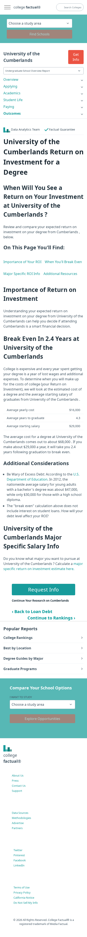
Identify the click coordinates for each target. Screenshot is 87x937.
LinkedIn (19, 865)
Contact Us (19, 786)
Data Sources (20, 813)
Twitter (18, 850)
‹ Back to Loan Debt (32, 611)
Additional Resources (60, 273)
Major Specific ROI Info (21, 273)
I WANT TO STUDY (21, 697)
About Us (17, 775)
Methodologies (21, 818)
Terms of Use (22, 887)
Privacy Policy (22, 892)
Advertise (18, 823)
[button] (76, 57)
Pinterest (19, 855)
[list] (43, 79)
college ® (27, 7)
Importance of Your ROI (22, 261)
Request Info (43, 589)
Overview (10, 79)
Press (15, 780)
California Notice (24, 897)
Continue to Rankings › (51, 618)
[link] (43, 79)
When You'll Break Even (63, 261)
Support (17, 791)
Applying (10, 86)
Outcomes (12, 113)
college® (12, 758)
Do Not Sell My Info (26, 903)
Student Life (13, 100)
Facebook (20, 860)
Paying (8, 106)
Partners (17, 828)
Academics (11, 93)
